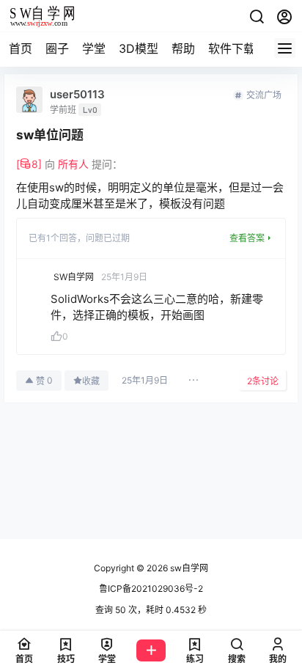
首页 (20, 48)
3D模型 (138, 48)
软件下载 (231, 48)
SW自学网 (74, 276)
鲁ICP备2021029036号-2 (151, 588)
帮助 (183, 48)
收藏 (91, 380)
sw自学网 (188, 567)
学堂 (94, 48)
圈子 (57, 48)
